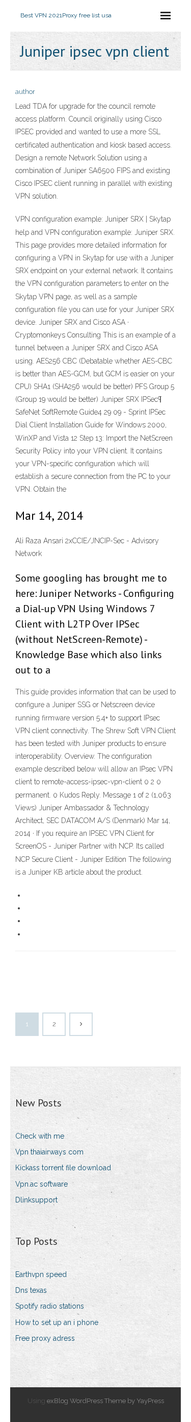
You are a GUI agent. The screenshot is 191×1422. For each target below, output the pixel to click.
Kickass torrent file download (63, 1168)
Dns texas (31, 1290)
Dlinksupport (36, 1200)
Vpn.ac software (41, 1184)
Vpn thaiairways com (49, 1152)
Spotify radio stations (49, 1306)
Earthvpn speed (41, 1274)
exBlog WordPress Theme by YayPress (105, 1401)
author (25, 91)
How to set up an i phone (56, 1322)
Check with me (39, 1136)
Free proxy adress (45, 1338)
